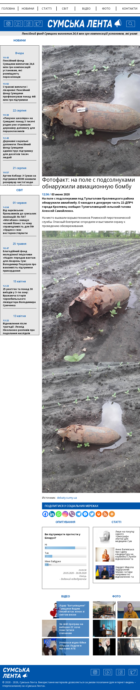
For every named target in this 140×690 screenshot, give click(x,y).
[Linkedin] (52, 514)
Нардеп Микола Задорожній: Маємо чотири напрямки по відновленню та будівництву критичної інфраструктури (124, 575)
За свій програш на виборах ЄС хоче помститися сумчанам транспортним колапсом (71, 631)
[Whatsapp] (59, 514)
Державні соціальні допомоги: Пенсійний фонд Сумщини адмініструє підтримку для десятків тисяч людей (18, 149)
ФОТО (116, 596)
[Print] (99, 514)
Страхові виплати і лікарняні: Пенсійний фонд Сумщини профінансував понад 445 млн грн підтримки (19, 93)
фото (106, 8)
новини (28, 8)
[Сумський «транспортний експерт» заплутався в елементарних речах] (128, 609)
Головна (8, 8)
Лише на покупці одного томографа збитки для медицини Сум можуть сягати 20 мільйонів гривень (124, 540)
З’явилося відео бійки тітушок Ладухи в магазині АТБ (72, 645)
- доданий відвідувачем (72, 579)
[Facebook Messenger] (85, 514)
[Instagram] (65, 514)
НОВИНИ (19, 40)
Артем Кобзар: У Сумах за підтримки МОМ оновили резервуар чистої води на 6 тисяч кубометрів (19, 180)
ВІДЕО (65, 596)
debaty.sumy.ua (67, 498)
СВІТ (19, 190)
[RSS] (105, 514)
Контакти (129, 8)
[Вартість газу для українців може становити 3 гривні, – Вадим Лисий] (128, 628)
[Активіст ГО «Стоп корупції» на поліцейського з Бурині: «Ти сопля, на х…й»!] (104, 646)
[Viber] (72, 514)
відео (86, 8)
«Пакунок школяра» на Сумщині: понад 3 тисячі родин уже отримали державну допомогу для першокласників (19, 124)
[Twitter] (92, 514)
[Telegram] (79, 514)
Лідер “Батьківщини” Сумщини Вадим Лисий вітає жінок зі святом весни (72, 610)
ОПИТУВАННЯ (65, 522)
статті (47, 8)
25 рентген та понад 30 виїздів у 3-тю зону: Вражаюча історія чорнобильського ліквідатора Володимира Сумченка (19, 297)
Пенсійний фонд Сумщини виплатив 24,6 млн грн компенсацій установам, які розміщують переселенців (18, 68)
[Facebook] (45, 514)
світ (65, 8)
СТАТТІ (116, 522)
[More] (112, 514)
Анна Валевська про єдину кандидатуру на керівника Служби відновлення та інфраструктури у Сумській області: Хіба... (125, 558)
